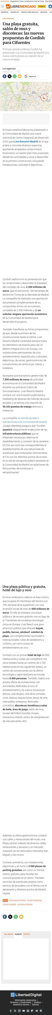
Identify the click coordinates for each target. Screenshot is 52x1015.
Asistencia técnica (21, 1004)
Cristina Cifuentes (9, 904)
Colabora (41, 6)
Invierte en (15, 12)
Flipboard (32, 1010)
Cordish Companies (34, 900)
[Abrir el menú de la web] (3, 6)
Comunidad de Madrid (17, 900)
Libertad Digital (26, 995)
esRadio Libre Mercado (29, 12)
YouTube (23, 1010)
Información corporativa (25, 1000)
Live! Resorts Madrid (24, 904)
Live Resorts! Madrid (26, 141)
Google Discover (28, 1010)
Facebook (10, 1010)
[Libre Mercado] (21, 6)
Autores (35, 1004)
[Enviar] (15, 76)
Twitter (15, 1010)
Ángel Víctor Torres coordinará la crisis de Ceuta (27, 1)
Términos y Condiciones (20, 1002)
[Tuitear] (10, 76)
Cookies (37, 1002)
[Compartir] (5, 76)
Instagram (19, 1010)
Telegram (36, 1010)
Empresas (4, 12)
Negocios (43, 12)
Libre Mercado (8, 18)
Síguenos (32, 76)
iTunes (41, 1010)
